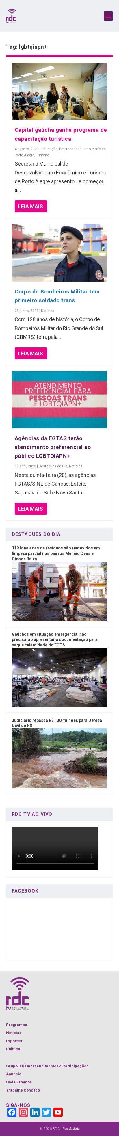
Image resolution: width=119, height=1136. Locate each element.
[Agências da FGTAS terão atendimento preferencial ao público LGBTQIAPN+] (59, 399)
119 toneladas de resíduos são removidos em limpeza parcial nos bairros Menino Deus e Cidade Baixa (56, 553)
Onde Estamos (19, 1082)
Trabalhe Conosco (23, 1090)
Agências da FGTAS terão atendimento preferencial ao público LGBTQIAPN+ (53, 447)
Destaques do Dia (53, 466)
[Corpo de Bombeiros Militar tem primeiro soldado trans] (59, 252)
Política (13, 1049)
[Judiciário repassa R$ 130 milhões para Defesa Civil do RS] (59, 786)
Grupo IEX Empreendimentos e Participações (47, 1066)
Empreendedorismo (75, 149)
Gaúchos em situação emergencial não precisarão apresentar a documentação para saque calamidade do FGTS (55, 639)
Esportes (14, 1041)
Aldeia (74, 1129)
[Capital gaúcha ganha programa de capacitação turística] (59, 91)
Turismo (42, 155)
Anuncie (13, 1074)
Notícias (99, 149)
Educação (49, 149)
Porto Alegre (24, 155)
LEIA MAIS (30, 206)
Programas (16, 1024)
